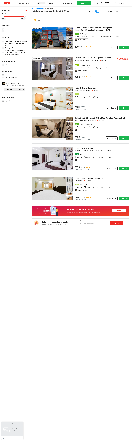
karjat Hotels (39, 8)
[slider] (3, 17)
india (33, 8)
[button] (24, 11)
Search (83, 3)
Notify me (116, 223)
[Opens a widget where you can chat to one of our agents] (12, 430)
